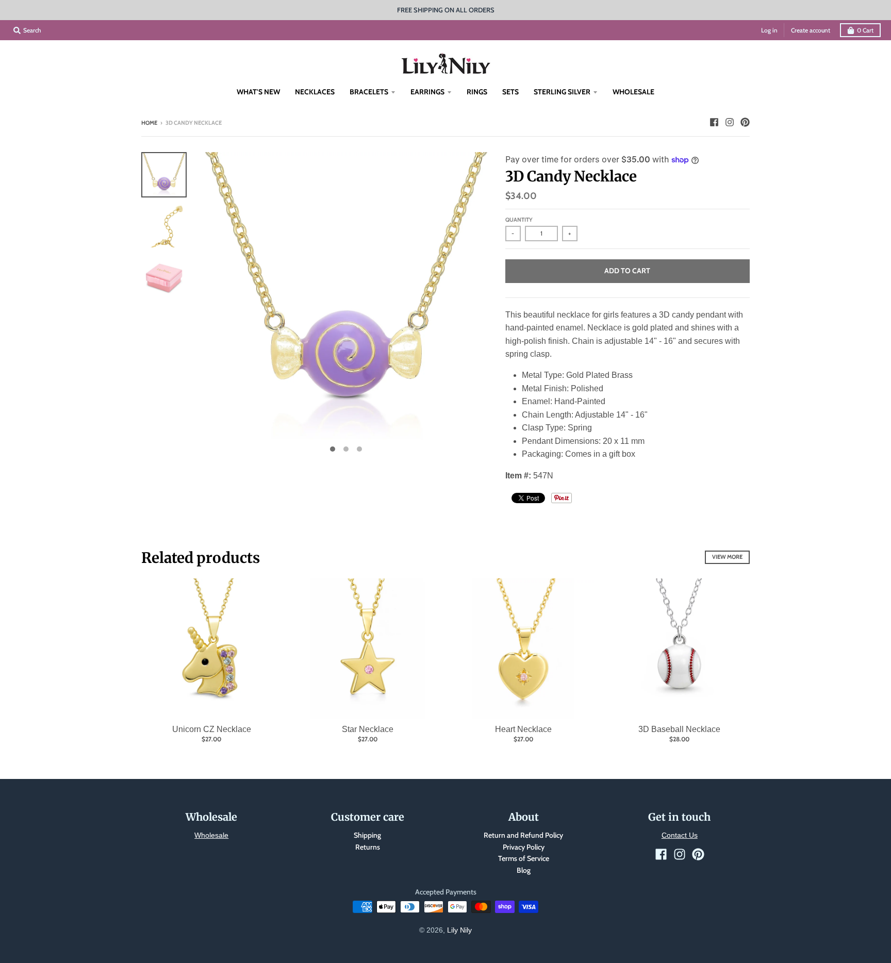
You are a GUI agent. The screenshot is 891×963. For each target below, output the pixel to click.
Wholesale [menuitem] (633, 91)
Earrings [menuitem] (427, 91)
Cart (865, 30)
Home (149, 122)
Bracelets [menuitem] (369, 91)
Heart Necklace (523, 729)
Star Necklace (367, 729)
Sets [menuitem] (510, 91)
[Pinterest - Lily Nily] (745, 122)
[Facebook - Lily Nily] (714, 122)
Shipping (367, 835)
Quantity (519, 219)
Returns (367, 847)
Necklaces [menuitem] (315, 91)
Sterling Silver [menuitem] (562, 91)
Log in (769, 30)
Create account (810, 30)
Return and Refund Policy (523, 835)
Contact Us (680, 835)
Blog (524, 870)
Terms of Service (523, 858)
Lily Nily (459, 930)
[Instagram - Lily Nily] (729, 122)
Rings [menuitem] (477, 91)
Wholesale (211, 835)
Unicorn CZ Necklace (211, 729)
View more (727, 556)
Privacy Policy (523, 847)
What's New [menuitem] (258, 91)
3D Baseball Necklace (679, 729)
